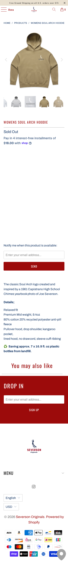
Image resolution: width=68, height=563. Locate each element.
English (11, 498)
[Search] (54, 9)
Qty (6, 199)
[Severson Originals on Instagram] (34, 487)
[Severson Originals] (34, 9)
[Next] (62, 59)
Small (33, 160)
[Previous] (6, 59)
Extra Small (14, 160)
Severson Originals (30, 517)
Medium (48, 160)
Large (10, 171)
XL (21, 171)
